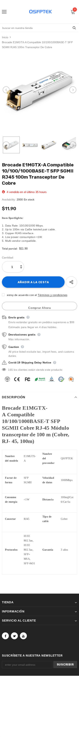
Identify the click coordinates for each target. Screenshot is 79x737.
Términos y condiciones (52, 295)
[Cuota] (71, 282)
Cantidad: (8, 257)
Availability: (9, 199)
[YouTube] (23, 635)
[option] (39, 89)
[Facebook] (5, 635)
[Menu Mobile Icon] (4, 12)
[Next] (72, 89)
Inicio (5, 37)
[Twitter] (14, 635)
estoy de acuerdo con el (22, 295)
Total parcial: (10, 248)
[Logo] (40, 11)
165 (10, 369)
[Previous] (6, 89)
